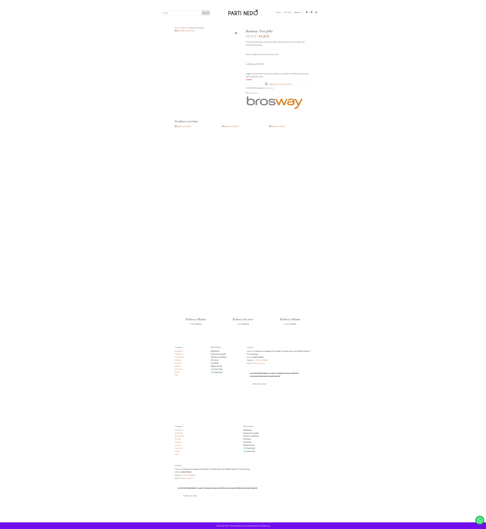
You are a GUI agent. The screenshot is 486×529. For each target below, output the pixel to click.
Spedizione (215, 351)
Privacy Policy (218, 369)
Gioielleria (179, 351)
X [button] (269, 526)
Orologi (178, 360)
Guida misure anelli (218, 354)
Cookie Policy (217, 372)
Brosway (255, 93)
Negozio (297, 12)
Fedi (176, 375)
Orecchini (269, 88)
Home (278, 12)
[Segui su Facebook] (177, 386)
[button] (236, 33)
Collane (178, 366)
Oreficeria (179, 354)
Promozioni (179, 357)
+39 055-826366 (261, 360)
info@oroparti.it (258, 363)
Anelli (177, 372)
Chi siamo (287, 12)
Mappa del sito (216, 366)
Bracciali (178, 363)
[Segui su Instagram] (182, 386)
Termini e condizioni (219, 357)
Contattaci (215, 363)
